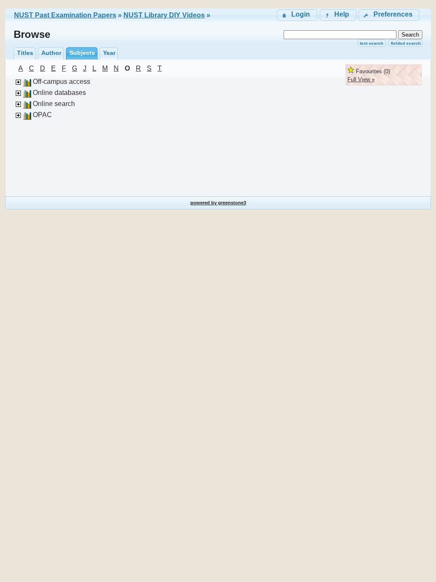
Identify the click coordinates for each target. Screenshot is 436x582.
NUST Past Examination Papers (65, 15)
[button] (389, 15)
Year (109, 52)
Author (51, 52)
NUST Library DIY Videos (164, 15)
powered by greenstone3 (218, 202)
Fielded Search (406, 43)
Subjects (82, 52)
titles (25, 52)
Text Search (371, 43)
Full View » (361, 79)
